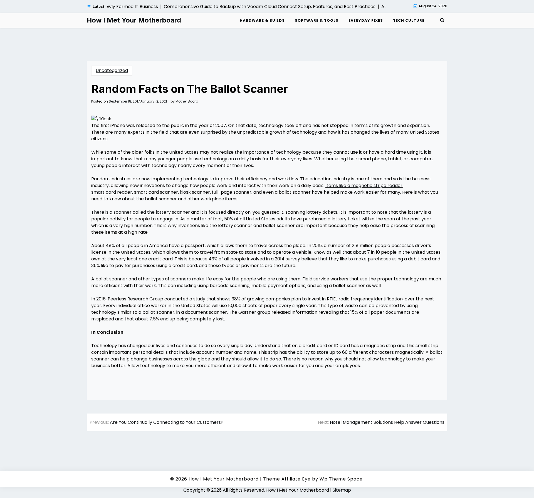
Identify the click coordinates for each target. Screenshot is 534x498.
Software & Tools (316, 20)
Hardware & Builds (262, 20)
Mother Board (186, 101)
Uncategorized (112, 70)
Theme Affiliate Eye (287, 479)
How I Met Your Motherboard (134, 20)
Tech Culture (408, 20)
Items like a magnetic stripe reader (363, 185)
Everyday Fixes (365, 20)
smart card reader (111, 192)
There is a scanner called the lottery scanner (140, 212)
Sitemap (342, 490)
